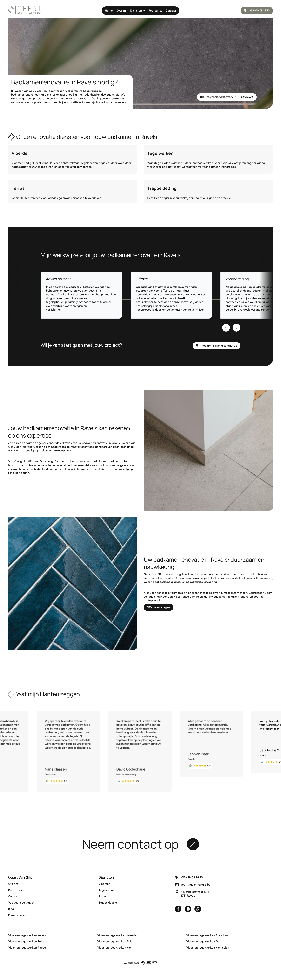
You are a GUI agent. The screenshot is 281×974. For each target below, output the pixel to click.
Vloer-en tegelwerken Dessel (205, 941)
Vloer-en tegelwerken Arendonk (207, 935)
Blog (11, 909)
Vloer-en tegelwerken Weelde (117, 935)
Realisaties (155, 10)
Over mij (121, 10)
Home (109, 10)
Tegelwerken (107, 890)
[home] (25, 10)
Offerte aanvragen (158, 607)
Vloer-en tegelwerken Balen (115, 941)
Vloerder (104, 884)
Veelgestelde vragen (21, 902)
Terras (103, 896)
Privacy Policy (17, 915)
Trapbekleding (108, 902)
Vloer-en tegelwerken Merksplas (207, 947)
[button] (137, 10)
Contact (171, 10)
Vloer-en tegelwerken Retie (26, 941)
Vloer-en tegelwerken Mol (114, 947)
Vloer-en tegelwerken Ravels (27, 935)
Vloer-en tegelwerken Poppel (27, 947)
